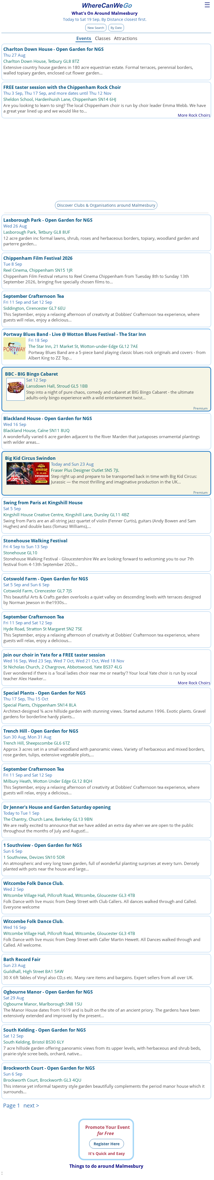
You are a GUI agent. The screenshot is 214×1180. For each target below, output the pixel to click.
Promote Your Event (107, 1130)
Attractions (125, 38)
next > (31, 1105)
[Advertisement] (106, 159)
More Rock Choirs (194, 115)
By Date (116, 28)
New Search (95, 28)
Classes (103, 38)
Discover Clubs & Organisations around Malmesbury (106, 205)
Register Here (107, 1143)
